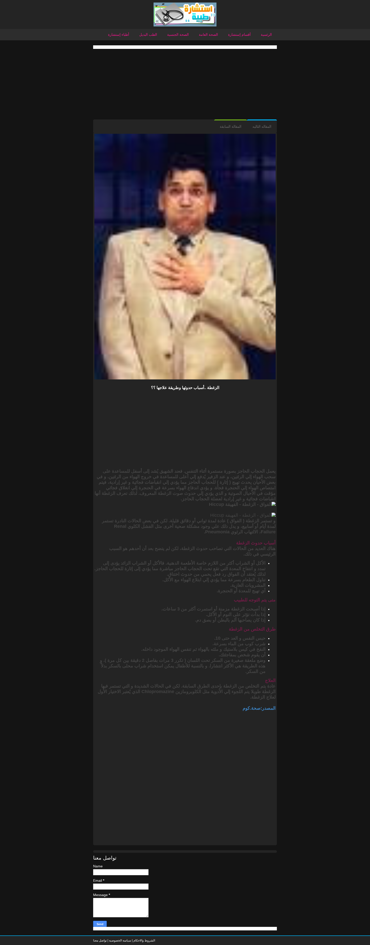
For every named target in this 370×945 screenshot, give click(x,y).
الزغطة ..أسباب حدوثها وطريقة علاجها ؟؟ (185, 387)
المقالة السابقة (230, 126)
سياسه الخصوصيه (120, 940)
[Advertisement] (185, 84)
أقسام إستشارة (239, 34)
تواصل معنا (100, 940)
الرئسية (266, 34)
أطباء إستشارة (118, 34)
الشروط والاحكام (144, 940)
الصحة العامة (208, 34)
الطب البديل (148, 34)
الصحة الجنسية (178, 34)
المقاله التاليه (261, 126)
